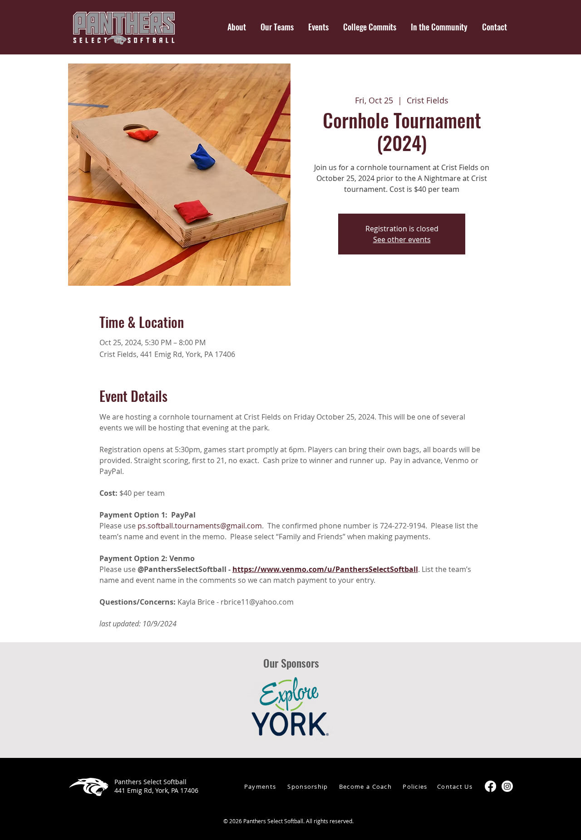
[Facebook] (490, 786)
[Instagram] (507, 786)
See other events (402, 239)
